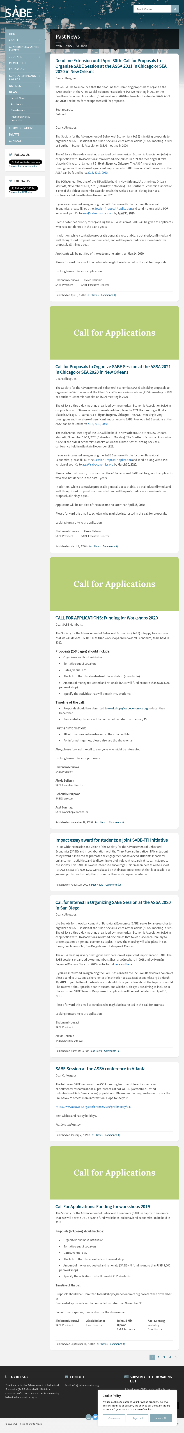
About (13, 40)
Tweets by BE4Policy (21, 192)
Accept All (160, 1418)
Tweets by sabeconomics (23, 166)
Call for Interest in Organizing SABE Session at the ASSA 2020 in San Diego (113, 905)
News (69, 45)
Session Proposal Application (113, 209)
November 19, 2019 (81, 822)
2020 (104, 173)
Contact (15, 141)
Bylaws (14, 134)
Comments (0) (108, 295)
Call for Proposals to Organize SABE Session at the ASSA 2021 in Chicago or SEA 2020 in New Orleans (113, 369)
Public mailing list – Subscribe (21, 118)
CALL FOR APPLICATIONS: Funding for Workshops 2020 (107, 618)
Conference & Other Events (24, 48)
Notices (15, 86)
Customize (114, 1418)
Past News (93, 295)
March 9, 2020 (78, 546)
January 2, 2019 (79, 1135)
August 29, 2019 (79, 884)
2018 (90, 173)
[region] (137, 1408)
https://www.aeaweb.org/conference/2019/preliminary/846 (93, 1107)
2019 (97, 173)
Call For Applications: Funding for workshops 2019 (103, 1206)
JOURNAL (15, 57)
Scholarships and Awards (22, 77)
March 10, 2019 (79, 1051)
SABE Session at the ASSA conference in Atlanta (101, 1068)
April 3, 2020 (77, 295)
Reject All (138, 1418)
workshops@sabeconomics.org (128, 708)
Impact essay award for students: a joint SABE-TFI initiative (112, 840)
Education (17, 69)
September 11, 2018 (82, 1344)
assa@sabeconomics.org (97, 213)
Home (59, 45)
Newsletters (18, 110)
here (117, 964)
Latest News (18, 98)
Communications (21, 128)
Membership (18, 63)
